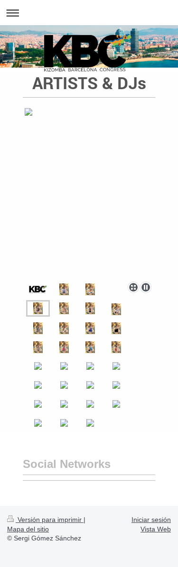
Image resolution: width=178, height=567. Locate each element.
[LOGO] (37, 289)
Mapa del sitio (28, 529)
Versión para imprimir (50, 519)
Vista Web (156, 529)
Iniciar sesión (151, 519)
